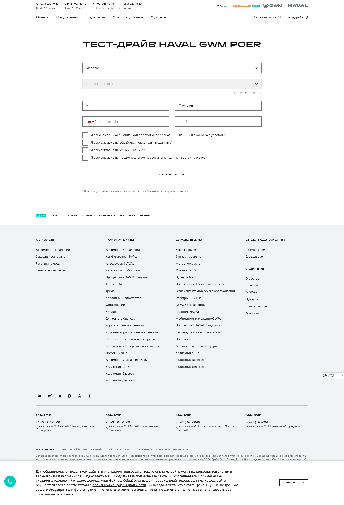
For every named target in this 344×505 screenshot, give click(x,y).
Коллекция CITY (117, 367)
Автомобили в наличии (53, 250)
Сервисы (45, 240)
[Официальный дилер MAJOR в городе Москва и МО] (285, 6)
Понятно (290, 483)
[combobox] (168, 68)
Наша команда (256, 306)
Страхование (115, 305)
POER (145, 216)
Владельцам (95, 17)
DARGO (88, 216)
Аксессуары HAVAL (120, 263)
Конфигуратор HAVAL (122, 256)
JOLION (70, 216)
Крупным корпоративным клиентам (132, 332)
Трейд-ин (112, 291)
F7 (122, 216)
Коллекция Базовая (120, 373)
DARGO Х (107, 216)
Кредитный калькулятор (123, 298)
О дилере (158, 17)
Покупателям (67, 17)
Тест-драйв (114, 284)
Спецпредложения (128, 17)
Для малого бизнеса (120, 318)
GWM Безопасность (190, 305)
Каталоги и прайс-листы (123, 270)
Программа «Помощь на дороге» (200, 284)
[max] (69, 396)
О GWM (251, 292)
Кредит (111, 312)
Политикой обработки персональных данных (155, 135)
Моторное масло (188, 263)
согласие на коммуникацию (122, 150)
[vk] (39, 396)
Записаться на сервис (52, 270)
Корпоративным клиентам (125, 325)
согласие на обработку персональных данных (136, 142)
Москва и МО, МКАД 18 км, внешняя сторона (135, 428)
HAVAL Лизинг (116, 353)
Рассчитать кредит (49, 263)
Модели (42, 17)
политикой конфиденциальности (119, 485)
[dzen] (89, 396)
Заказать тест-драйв (50, 256)
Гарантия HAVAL (188, 312)
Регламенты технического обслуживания (205, 291)
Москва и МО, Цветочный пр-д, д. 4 (274, 426)
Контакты (252, 313)
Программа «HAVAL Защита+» (128, 277)
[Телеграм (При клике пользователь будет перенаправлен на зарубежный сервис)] (59, 396)
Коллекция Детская (120, 380)
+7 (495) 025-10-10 (48, 422)
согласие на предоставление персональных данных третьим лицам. (153, 157)
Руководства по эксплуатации (198, 332)
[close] (342, 375)
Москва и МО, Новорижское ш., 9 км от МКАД (207, 428)
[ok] (79, 396)
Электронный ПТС (189, 298)
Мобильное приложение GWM (198, 318)
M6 (56, 216)
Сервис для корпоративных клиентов (133, 346)
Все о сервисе (186, 250)
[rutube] (49, 396)
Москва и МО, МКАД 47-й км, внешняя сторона (67, 428)
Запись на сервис (188, 256)
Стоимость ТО (186, 270)
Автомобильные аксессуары (126, 360)
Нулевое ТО (184, 277)
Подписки (183, 339)
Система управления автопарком (130, 339)
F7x (132, 216)
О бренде (252, 278)
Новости (251, 285)
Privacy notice (331, 376)
